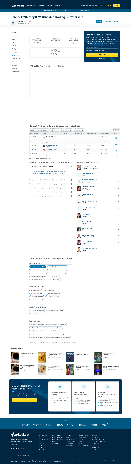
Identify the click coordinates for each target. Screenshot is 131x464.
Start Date (63, 128)
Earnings (80, 441)
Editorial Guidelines (43, 439)
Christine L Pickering (51, 145)
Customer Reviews (55, 443)
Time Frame (52, 128)
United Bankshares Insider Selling (39, 273)
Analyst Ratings (82, 437)
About (40, 437)
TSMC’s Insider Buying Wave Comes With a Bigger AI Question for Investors (48, 324)
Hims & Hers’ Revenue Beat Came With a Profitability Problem (45, 330)
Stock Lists (68, 437)
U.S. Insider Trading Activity (37, 310)
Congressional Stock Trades (37, 299)
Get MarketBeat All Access (24, 400)
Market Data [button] (41, 5)
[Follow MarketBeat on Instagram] (21, 448)
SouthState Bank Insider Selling (38, 279)
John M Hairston (41, 175)
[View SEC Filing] (116, 137)
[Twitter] (11, 448)
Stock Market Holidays (83, 445)
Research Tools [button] (31, 5)
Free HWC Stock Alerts (84, 10)
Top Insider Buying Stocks (37, 293)
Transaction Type (33, 128)
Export (117, 130)
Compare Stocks (70, 439)
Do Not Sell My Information (98, 441)
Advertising (95, 437)
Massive (46, 460)
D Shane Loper (47, 173)
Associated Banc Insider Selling (38, 276)
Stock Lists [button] (49, 5)
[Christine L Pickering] (44, 145)
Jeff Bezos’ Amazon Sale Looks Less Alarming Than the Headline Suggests (48, 334)
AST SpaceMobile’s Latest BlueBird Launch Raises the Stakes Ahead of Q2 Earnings (50, 337)
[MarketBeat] (18, 6)
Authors (40, 441)
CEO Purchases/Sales (36, 290)
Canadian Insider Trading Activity (55, 310)
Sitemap (94, 449)
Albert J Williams (61, 170)
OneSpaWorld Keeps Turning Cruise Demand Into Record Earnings (46, 327)
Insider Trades (81, 443)
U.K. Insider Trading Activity (37, 313)
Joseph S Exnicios (51, 175)
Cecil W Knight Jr (50, 171)
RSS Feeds (94, 445)
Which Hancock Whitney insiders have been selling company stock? (47, 192)
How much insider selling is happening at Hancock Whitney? (45, 196)
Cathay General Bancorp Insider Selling (58, 266)
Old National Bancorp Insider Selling (57, 270)
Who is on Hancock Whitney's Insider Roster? (41, 166)
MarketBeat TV (54, 441)
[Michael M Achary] (44, 141)
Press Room (41, 443)
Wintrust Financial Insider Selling (58, 273)
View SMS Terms (102, 58)
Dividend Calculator (70, 441)
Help (43, 449)
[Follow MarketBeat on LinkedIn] (19, 448)
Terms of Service (96, 447)
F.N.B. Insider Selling (54, 276)
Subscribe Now (102, 54)
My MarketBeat (69, 443)
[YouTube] (16, 448)
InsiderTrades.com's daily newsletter (97, 41)
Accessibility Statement (98, 439)
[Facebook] (14, 448)
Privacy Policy (95, 443)
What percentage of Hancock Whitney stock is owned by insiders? (47, 180)
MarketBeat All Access (56, 437)
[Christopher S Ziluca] (44, 150)
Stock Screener (70, 445)
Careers (40, 445)
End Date (74, 128)
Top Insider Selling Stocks (54, 293)
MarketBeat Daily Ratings (57, 439)
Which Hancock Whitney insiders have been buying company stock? (47, 184)
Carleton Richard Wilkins (38, 171)
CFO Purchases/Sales (49, 290)
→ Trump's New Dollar (46, 10)
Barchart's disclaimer (58, 461)
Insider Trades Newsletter (53, 296)
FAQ (39, 449)
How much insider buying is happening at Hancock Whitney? (45, 188)
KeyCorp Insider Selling (54, 279)
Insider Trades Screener (36, 296)
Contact (40, 447)
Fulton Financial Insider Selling (38, 270)
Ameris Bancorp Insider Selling (38, 266)
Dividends (80, 439)
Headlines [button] (57, 5)
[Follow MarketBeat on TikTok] (24, 448)
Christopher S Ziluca (51, 149)
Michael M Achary (51, 141)
